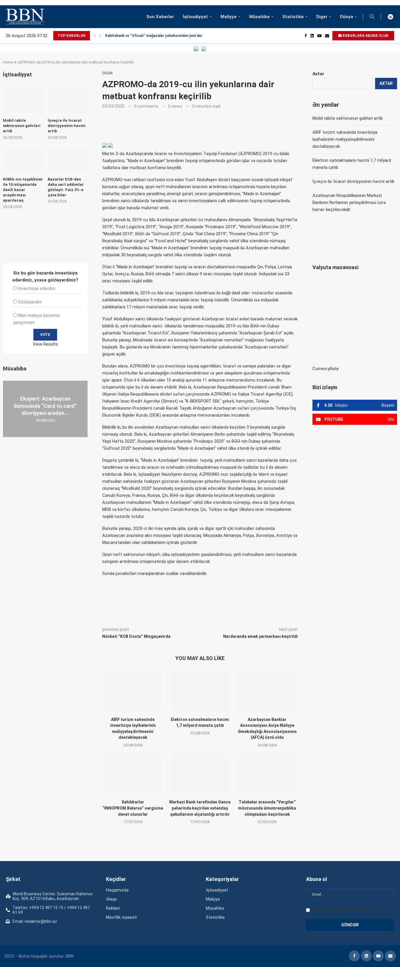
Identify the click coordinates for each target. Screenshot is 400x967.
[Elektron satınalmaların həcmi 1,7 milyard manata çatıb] (199, 691)
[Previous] (94, 35)
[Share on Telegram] (220, 614)
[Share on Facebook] (154, 614)
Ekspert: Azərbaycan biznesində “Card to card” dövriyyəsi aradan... (45, 406)
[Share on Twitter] (167, 614)
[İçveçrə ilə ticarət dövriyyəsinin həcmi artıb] (68, 100)
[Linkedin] (312, 35)
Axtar (318, 73)
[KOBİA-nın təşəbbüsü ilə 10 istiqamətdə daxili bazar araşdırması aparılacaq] (23, 158)
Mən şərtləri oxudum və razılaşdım (344, 909)
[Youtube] (319, 35)
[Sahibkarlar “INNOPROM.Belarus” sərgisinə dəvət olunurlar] (132, 773)
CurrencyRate (325, 368)
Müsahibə (259, 16)
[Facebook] (305, 35)
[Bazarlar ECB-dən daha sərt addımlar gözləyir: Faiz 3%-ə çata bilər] (68, 158)
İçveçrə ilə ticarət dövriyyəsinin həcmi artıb (353, 181)
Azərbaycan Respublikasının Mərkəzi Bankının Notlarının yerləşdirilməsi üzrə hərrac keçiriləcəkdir (349, 202)
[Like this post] (141, 614)
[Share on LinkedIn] (181, 614)
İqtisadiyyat (195, 16)
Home (8, 62)
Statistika (293, 16)
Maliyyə (228, 16)
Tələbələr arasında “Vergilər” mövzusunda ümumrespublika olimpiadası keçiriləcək (267, 808)
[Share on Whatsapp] (206, 614)
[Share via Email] (234, 614)
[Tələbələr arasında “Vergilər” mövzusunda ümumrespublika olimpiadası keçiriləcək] (267, 773)
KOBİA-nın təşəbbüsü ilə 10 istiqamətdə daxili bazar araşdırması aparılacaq (22, 190)
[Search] (372, 16)
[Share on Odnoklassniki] (194, 614)
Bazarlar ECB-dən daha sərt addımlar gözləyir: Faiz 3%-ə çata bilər (66, 187)
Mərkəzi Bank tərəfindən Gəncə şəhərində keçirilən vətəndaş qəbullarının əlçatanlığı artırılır (199, 808)
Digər (321, 16)
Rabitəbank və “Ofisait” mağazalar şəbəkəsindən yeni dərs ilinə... (160, 36)
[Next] (100, 35)
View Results (45, 344)
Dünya (346, 16)
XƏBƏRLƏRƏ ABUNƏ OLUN (365, 36)
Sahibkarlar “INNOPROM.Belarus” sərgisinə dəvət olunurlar (132, 808)
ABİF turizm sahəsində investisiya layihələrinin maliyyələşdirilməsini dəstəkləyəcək (344, 139)
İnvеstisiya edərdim (36, 288)
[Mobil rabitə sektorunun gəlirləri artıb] (23, 100)
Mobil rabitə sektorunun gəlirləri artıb (347, 118)
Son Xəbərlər (160, 16)
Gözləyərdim (30, 302)
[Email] (327, 35)
